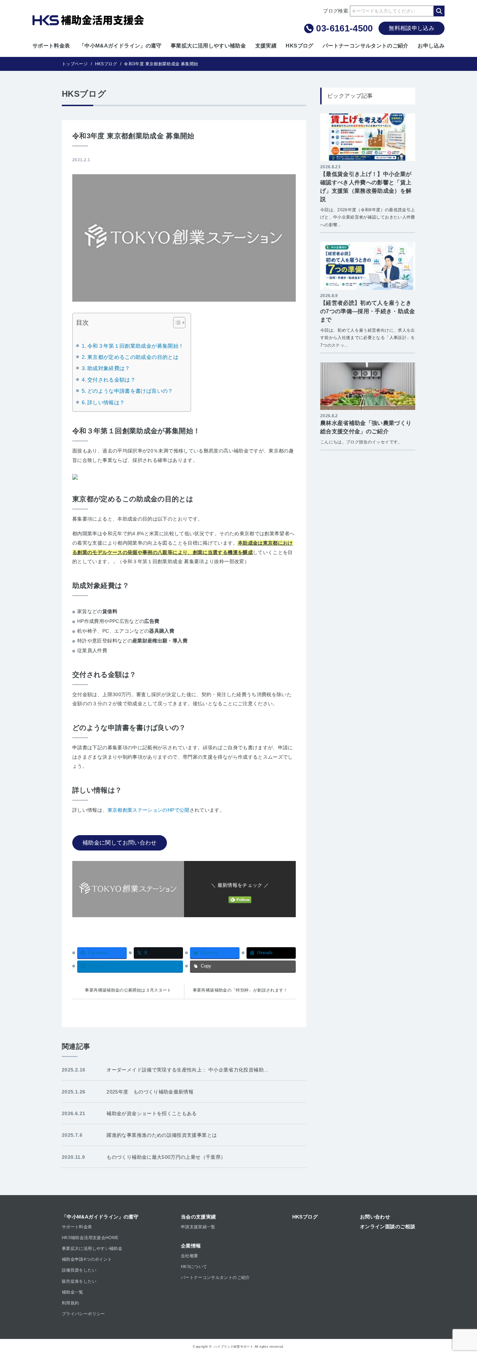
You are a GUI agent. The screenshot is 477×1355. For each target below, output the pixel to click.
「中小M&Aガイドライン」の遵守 (120, 46)
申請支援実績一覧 (198, 1226)
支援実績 (266, 46)
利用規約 (70, 1303)
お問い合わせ (375, 1217)
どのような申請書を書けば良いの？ (130, 391)
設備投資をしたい (79, 1270)
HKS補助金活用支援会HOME (90, 1237)
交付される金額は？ (111, 380)
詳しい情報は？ (106, 402)
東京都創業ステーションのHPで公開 (149, 810)
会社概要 (189, 1255)
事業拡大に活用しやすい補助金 (208, 46)
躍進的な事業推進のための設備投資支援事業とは (162, 1135)
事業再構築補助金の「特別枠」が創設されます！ (240, 990)
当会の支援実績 (198, 1217)
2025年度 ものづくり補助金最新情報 (150, 1092)
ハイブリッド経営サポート (233, 1346)
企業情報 (191, 1246)
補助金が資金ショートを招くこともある (152, 1113)
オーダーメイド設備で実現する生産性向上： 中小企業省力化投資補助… (188, 1070)
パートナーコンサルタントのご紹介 (366, 46)
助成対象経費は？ (108, 368)
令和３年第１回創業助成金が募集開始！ (135, 346)
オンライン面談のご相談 (387, 1226)
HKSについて (194, 1266)
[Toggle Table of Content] (176, 323)
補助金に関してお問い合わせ (119, 843)
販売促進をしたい (79, 1281)
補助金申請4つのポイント (87, 1259)
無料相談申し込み (411, 28)
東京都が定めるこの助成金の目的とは (132, 357)
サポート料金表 (51, 46)
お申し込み (431, 46)
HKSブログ (299, 46)
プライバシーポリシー (83, 1313)
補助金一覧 (72, 1292)
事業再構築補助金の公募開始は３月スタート (128, 990)
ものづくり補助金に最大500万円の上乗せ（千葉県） (166, 1157)
